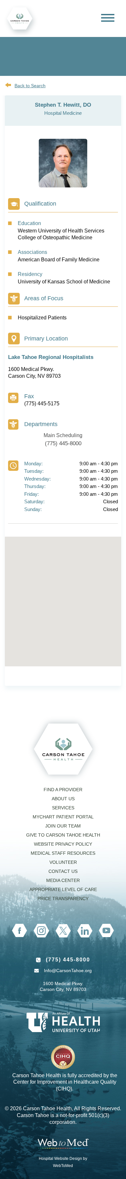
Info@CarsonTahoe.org (68, 970)
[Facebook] (19, 930)
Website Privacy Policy (63, 844)
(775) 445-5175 (41, 403)
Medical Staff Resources (63, 853)
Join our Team (63, 825)
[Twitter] (63, 930)
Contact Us (63, 871)
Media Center (63, 880)
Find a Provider (63, 789)
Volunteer (63, 862)
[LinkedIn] (84, 930)
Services (63, 807)
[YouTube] (106, 930)
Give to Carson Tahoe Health (63, 835)
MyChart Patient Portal (63, 816)
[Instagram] (41, 930)
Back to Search (30, 85)
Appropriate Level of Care (63, 889)
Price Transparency (63, 898)
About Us (63, 798)
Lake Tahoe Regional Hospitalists (50, 357)
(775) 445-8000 (63, 443)
